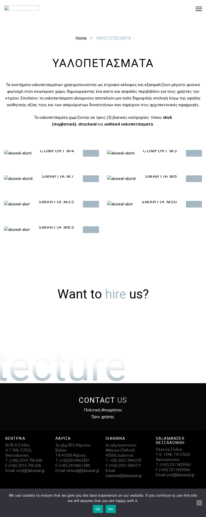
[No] (199, 502)
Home (81, 38)
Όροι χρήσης (102, 416)
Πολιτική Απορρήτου (103, 410)
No (110, 509)
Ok (97, 509)
